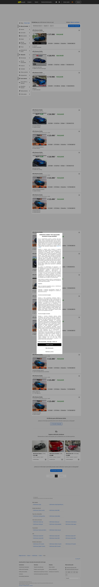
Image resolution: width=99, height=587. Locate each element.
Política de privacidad (42, 341)
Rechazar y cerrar (50, 351)
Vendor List (54, 341)
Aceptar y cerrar (49, 344)
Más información (49, 348)
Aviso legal (49, 341)
